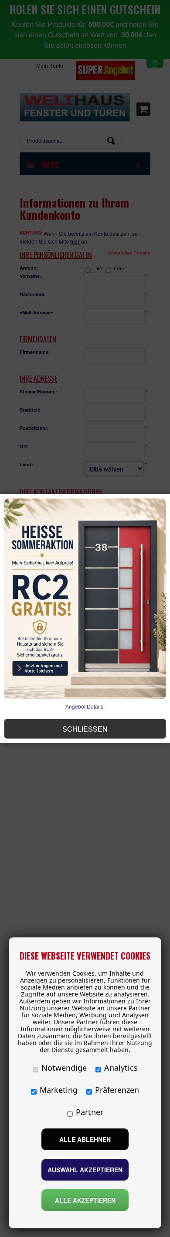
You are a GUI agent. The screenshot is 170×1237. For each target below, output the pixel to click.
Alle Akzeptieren (85, 1200)
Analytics (121, 1067)
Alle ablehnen (85, 1139)
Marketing (59, 1090)
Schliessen (85, 729)
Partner (89, 1112)
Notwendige (64, 1067)
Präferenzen (117, 1090)
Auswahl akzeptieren (85, 1169)
